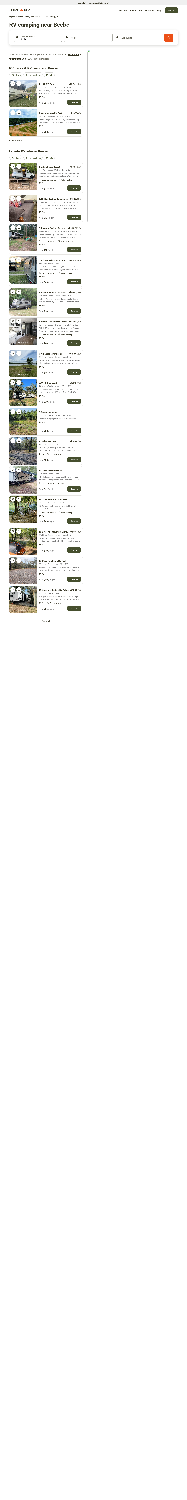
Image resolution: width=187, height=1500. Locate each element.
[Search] (168, 38)
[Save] (12, 83)
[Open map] (132, 136)
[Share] (18, 83)
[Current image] (19, 105)
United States (23, 16)
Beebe (43, 16)
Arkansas (35, 16)
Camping (51, 16)
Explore (12, 16)
